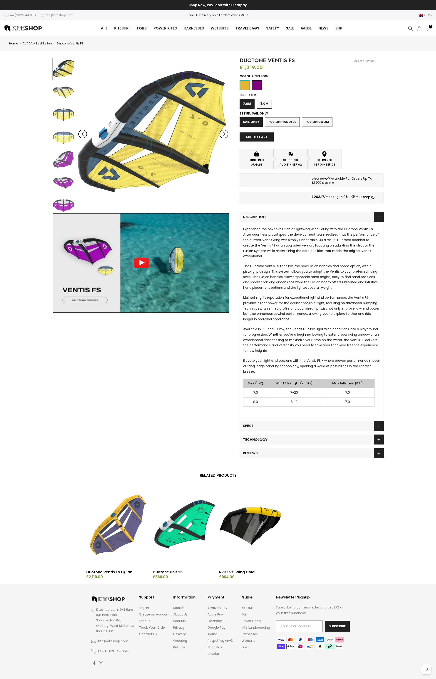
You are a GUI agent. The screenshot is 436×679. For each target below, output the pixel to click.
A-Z (104, 28)
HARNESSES (194, 28)
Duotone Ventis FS (70, 43)
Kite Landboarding (256, 627)
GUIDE (306, 28)
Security (179, 621)
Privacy (179, 627)
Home (13, 43)
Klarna (212, 634)
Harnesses (250, 634)
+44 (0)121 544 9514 (22, 15)
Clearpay (215, 621)
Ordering (180, 640)
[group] (63, 69)
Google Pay (216, 627)
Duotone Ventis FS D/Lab (109, 572)
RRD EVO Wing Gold (237, 572)
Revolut (213, 654)
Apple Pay (215, 614)
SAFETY (272, 28)
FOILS (142, 28)
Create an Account (154, 614)
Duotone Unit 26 (168, 572)
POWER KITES (165, 28)
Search (178, 608)
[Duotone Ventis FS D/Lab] (118, 525)
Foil (244, 614)
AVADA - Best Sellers (37, 43)
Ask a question (364, 61)
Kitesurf (248, 608)
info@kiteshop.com (59, 15)
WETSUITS (220, 28)
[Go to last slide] (82, 134)
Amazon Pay (217, 608)
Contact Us (148, 634)
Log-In (144, 608)
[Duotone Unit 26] (185, 525)
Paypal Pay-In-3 (220, 640)
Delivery (179, 634)
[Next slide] (224, 134)
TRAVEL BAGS (247, 28)
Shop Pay (215, 647)
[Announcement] (218, 5)
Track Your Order (152, 627)
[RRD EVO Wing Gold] (251, 525)
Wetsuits (248, 640)
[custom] (94, 663)
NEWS (323, 28)
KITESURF (122, 28)
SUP (338, 28)
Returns (179, 647)
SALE (290, 28)
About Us (180, 614)
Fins (245, 647)
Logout (144, 621)
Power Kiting (251, 621)
